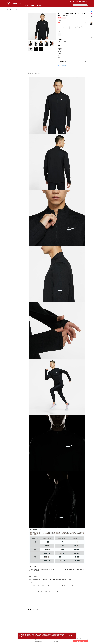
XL (71, 27)
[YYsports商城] (14, 3)
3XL (79, 27)
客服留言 (54, 639)
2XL (75, 27)
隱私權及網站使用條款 (38, 641)
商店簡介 (35, 639)
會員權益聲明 (55, 641)
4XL (83, 27)
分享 (60, 65)
